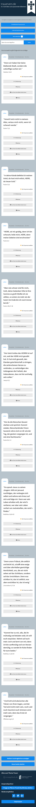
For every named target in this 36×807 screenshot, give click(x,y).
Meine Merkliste (17, 36)
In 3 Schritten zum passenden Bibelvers (13, 7)
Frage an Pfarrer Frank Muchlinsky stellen (18, 788)
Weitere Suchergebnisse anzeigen (18, 758)
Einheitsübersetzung (19, 57)
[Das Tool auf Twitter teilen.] (18, 797)
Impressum (18, 802)
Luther (4, 57)
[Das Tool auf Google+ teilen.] (22, 797)
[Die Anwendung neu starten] (31, 13)
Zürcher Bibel (27, 57)
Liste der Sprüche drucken (18, 30)
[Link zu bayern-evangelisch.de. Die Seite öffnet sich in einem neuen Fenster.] (25, 778)
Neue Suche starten (18, 764)
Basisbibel (11, 57)
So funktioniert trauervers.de (18, 24)
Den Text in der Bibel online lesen (18, 92)
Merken (18, 86)
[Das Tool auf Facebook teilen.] (14, 797)
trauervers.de (8, 4)
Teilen (18, 97)
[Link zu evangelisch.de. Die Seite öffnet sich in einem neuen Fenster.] (10, 778)
